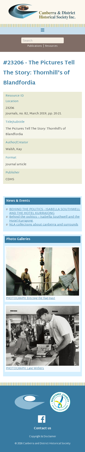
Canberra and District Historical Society (46, 443)
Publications (34, 46)
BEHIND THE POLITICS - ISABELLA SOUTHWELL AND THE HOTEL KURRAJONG (44, 211)
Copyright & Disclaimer (42, 436)
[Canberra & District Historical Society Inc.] (42, 12)
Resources (51, 46)
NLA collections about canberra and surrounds (43, 225)
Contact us (42, 428)
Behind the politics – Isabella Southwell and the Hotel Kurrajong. (44, 219)
